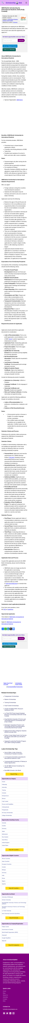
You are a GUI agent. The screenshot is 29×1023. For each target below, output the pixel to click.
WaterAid (4, 940)
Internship (4, 787)
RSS (4, 1001)
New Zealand (5, 837)
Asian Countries (5, 861)
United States (5, 845)
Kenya (3, 878)
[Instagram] (13, 1013)
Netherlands (5, 834)
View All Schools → (14, 918)
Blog (4, 993)
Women (4, 798)
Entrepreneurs (5, 795)
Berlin (10, 339)
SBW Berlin (20, 100)
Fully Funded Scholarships (11, 705)
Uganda (4, 883)
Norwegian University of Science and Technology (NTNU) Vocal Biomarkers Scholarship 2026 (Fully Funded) (14, 726)
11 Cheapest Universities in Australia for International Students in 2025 (15, 757)
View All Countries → (14, 849)
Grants (3, 781)
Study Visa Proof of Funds (7, 683)
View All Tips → (14, 774)
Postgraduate (10, 19)
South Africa (5, 839)
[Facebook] (4, 1013)
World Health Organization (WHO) (10, 932)
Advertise (5, 997)
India (3, 875)
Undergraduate (5, 807)
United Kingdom (5, 842)
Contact (5, 999)
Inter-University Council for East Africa (11, 913)
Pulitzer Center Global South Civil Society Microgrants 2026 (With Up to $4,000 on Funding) (15, 737)
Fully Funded (10, 20)
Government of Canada (7, 929)
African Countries (6, 858)
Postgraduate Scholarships (11, 696)
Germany (15, 22)
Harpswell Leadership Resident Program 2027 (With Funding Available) (15, 742)
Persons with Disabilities (7, 804)
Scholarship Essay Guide (18, 683)
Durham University (6, 899)
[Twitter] (7, 1013)
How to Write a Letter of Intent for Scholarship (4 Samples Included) (13, 753)
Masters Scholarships (10, 699)
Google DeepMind (6, 938)
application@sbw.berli (11, 583)
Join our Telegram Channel (10, 46)
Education (11, 457)
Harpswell (4, 935)
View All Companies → (14, 945)
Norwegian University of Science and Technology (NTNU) (13, 907)
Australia (4, 822)
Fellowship (4, 784)
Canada (4, 825)
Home (4, 991)
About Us (5, 995)
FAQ (4, 609)
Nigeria (3, 881)
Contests (4, 793)
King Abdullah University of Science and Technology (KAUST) (14, 903)
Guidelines (10, 609)
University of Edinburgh (7, 897)
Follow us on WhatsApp (9, 49)
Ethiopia (4, 869)
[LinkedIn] (10, 1013)
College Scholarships (7, 815)
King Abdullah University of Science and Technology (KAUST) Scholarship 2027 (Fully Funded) (15, 720)
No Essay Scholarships (7, 812)
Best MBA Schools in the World (12, 770)
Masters (16, 19)
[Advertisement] (14, 117)
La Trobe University (6, 910)
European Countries (6, 864)
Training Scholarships (10, 702)
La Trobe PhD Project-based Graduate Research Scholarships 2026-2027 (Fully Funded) (15, 715)
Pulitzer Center (5, 926)
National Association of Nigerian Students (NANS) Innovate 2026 (15, 731)
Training (4, 20)
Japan (3, 831)
